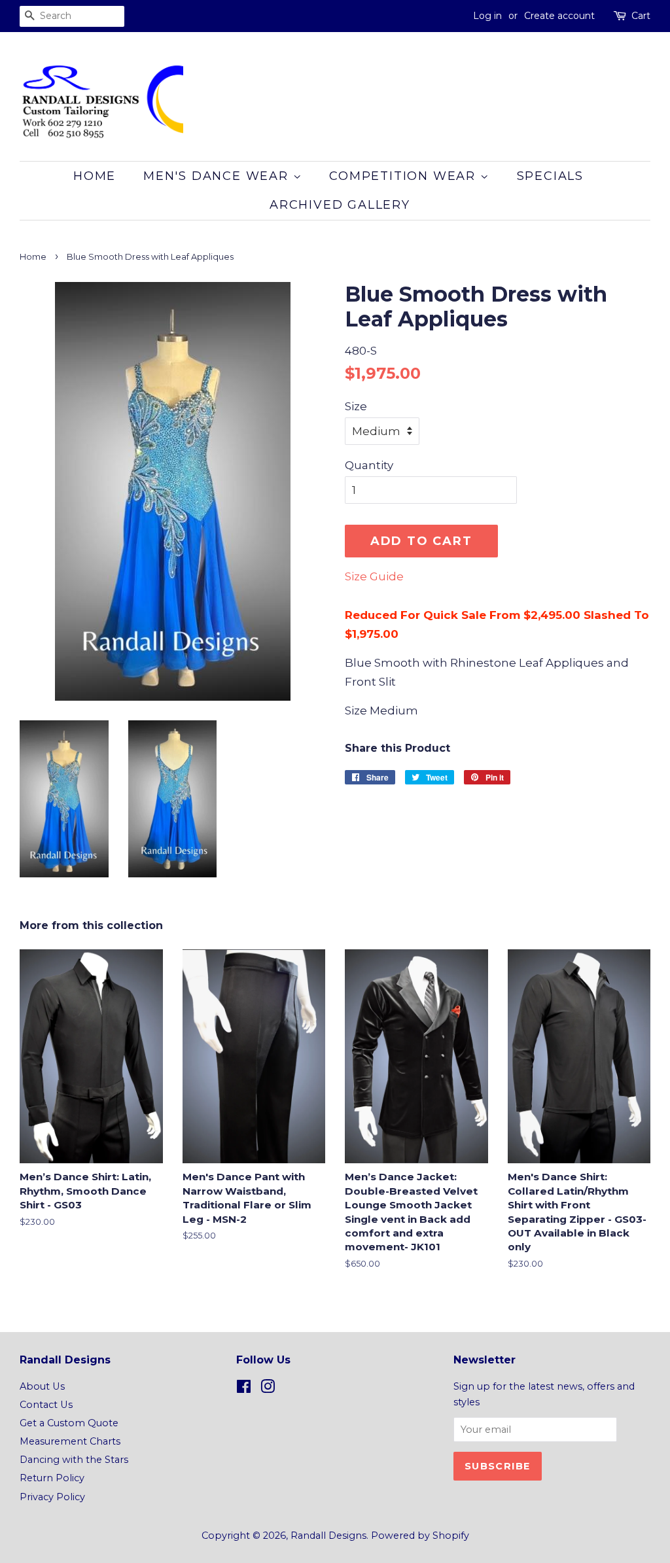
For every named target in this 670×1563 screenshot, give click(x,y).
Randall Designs (328, 1535)
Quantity (369, 465)
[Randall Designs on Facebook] (243, 1389)
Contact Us (46, 1405)
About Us (42, 1386)
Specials (550, 176)
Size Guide (374, 576)
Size (356, 406)
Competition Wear (404, 176)
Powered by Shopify (420, 1535)
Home (94, 176)
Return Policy (52, 1478)
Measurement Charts (70, 1441)
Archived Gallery (340, 205)
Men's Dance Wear (218, 176)
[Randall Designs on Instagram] (267, 1389)
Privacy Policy (52, 1497)
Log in (487, 16)
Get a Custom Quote (69, 1423)
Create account (559, 16)
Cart (640, 16)
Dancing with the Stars (74, 1460)
